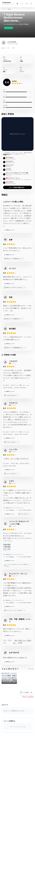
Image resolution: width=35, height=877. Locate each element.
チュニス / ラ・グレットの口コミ (14, 610)
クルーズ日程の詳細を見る (17, 187)
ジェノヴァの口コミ (11, 473)
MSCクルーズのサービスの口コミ (14, 287)
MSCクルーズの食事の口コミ (13, 258)
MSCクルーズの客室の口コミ (13, 318)
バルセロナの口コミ (11, 395)
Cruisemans (6, 2)
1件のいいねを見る (28, 696)
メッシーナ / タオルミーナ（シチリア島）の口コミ (17, 565)
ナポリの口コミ (25, 514)
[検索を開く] (22, 3)
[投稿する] (17, 3)
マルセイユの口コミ (11, 442)
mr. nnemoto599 (11, 42)
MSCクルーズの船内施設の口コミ (14, 347)
